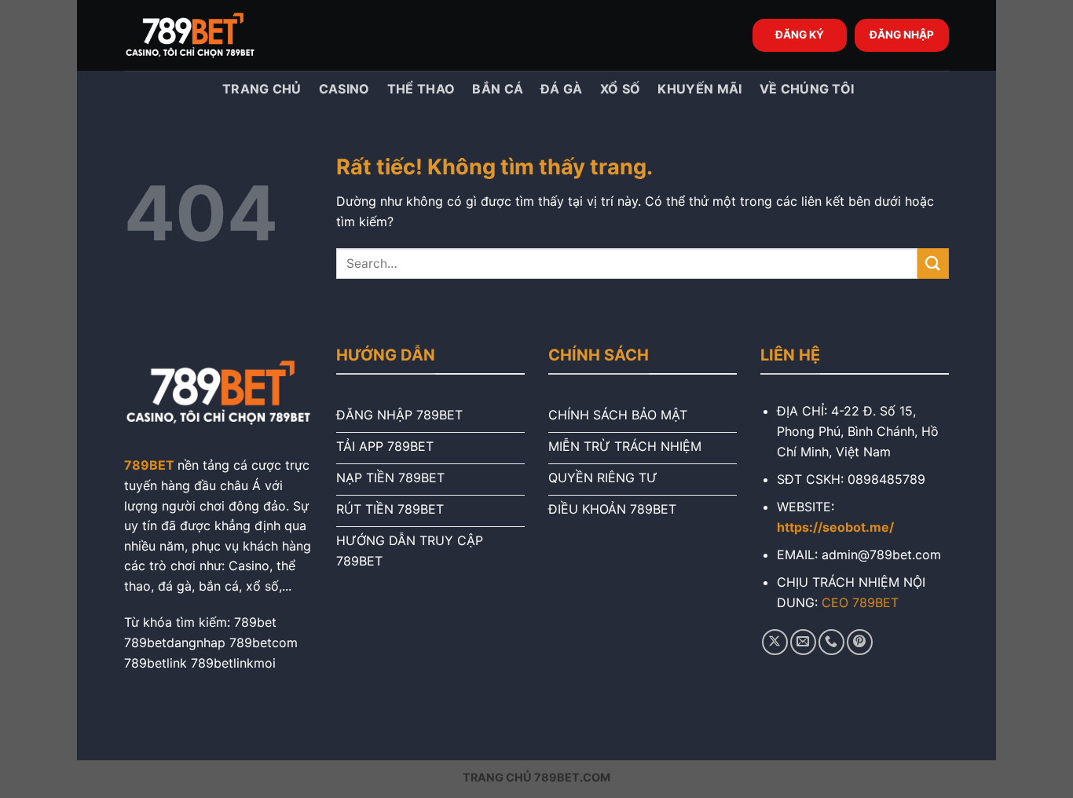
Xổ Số (620, 89)
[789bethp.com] (202, 35)
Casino (344, 89)
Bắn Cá (497, 89)
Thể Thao (421, 89)
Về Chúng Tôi (807, 89)
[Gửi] (933, 263)
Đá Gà (561, 89)
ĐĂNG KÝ (799, 34)
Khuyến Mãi (699, 89)
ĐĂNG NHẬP (902, 34)
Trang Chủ (260, 89)
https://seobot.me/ (835, 527)
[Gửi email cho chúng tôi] (803, 642)
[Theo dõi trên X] (775, 642)
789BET (149, 465)
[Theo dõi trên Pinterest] (860, 642)
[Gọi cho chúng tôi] (831, 642)
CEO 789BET (860, 602)
